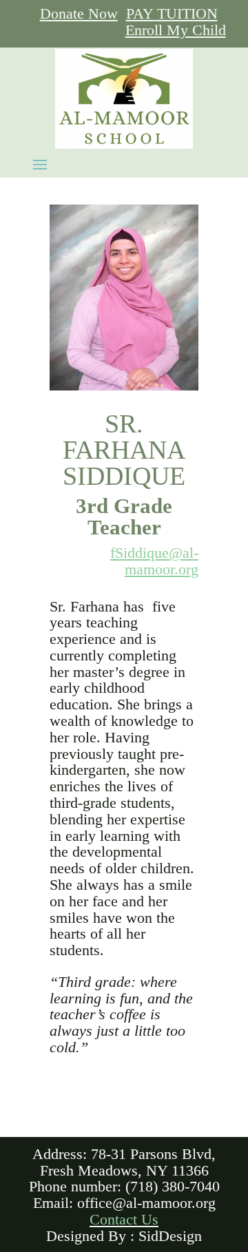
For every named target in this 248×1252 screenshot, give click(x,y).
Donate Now (79, 14)
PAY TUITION (172, 14)
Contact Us (124, 1219)
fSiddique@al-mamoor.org (154, 561)
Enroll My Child (175, 30)
